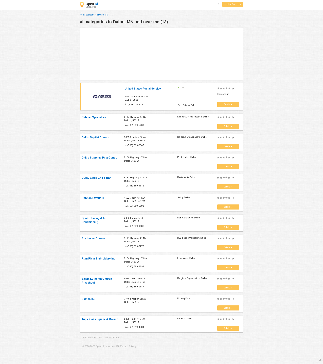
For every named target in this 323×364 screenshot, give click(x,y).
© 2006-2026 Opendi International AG (100, 346)
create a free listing (232, 4)
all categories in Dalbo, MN (95, 15)
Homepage (223, 94)
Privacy (132, 346)
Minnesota (87, 337)
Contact (124, 346)
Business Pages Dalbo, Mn (106, 337)
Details (227, 104)
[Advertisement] (161, 53)
